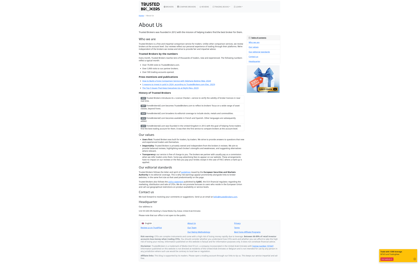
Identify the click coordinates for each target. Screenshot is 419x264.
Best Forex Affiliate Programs (247, 232)
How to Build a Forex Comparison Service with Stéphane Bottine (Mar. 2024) (176, 81)
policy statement (175, 181)
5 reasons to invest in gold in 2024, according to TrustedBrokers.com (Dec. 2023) (178, 84)
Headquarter (254, 61)
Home (141, 15)
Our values (253, 47)
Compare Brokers (187, 7)
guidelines (186, 172)
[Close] (415, 259)
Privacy (237, 223)
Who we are (254, 42)
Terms (237, 227)
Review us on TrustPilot (151, 227)
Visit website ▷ (386, 259)
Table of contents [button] (258, 38)
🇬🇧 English (147, 223)
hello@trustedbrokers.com (225, 196)
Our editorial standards (259, 52)
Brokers (169, 7)
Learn (238, 7)
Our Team (191, 227)
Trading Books (221, 7)
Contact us (253, 56)
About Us (191, 223)
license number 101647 (262, 246)
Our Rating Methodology (198, 232)
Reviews (205, 7)
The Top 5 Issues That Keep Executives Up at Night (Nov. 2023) (170, 88)
